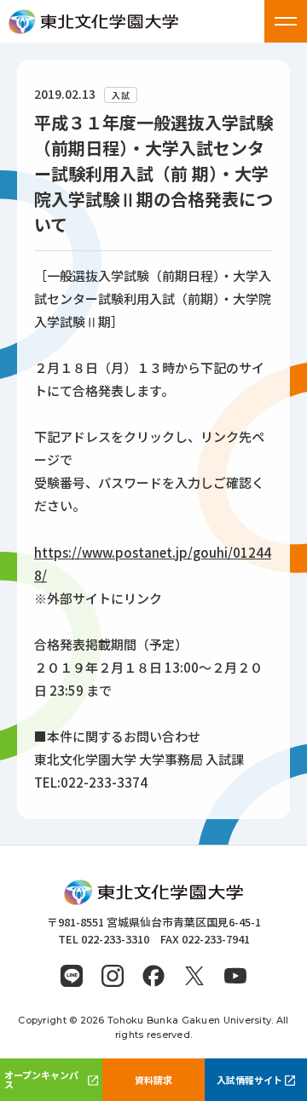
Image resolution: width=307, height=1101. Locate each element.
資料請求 (153, 1080)
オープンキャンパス (41, 1079)
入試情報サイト (249, 1080)
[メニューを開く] (285, 21)
